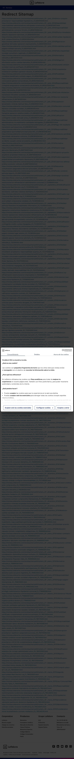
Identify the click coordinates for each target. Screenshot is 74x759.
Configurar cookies (43, 408)
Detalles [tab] (37, 354)
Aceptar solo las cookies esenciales (18, 408)
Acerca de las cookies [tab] (61, 354)
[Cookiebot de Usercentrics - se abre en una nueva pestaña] (63, 350)
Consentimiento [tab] (12, 354)
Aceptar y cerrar (63, 408)
